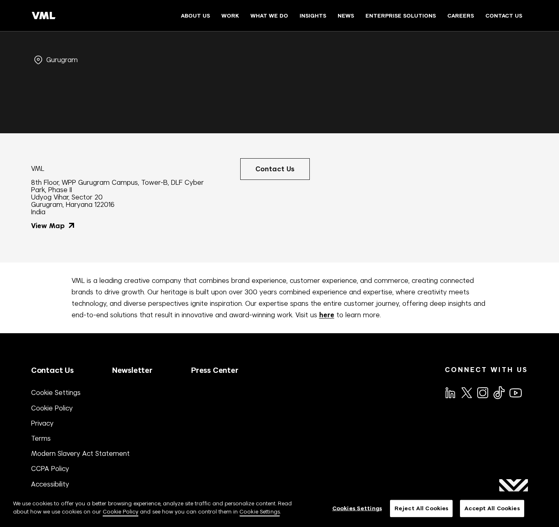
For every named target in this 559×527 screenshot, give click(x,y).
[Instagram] (482, 392)
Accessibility (50, 484)
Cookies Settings (357, 508)
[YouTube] (515, 392)
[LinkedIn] (450, 392)
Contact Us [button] (275, 169)
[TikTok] (498, 392)
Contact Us (52, 370)
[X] (466, 392)
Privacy (42, 423)
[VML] (43, 15)
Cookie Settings (56, 392)
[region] (279, 509)
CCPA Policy (50, 468)
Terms (41, 438)
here (326, 315)
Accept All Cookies (491, 508)
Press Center (215, 370)
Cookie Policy (52, 408)
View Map (49, 226)
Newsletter (132, 370)
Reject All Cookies (421, 508)
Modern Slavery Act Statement (80, 453)
